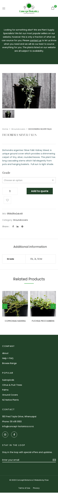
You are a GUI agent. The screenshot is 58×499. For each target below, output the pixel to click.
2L (35, 258)
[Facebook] (13, 226)
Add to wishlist (7, 200)
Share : (6, 226)
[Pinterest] (22, 226)
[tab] (30, 246)
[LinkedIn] (17, 226)
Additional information (30, 247)
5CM (39, 258)
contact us (35, 40)
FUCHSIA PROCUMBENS (43, 321)
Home (5, 129)
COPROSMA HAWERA (15, 321)
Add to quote (39, 191)
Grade (6, 172)
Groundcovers (18, 129)
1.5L (31, 258)
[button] (52, 8)
